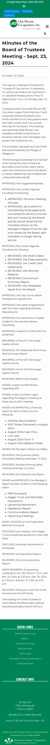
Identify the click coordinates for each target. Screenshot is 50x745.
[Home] (25, 24)
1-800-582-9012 (35, 2)
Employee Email (25, 663)
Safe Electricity (25, 648)
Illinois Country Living (25, 633)
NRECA (25, 638)
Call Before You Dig (25, 643)
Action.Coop (25, 653)
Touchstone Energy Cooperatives (25, 658)
